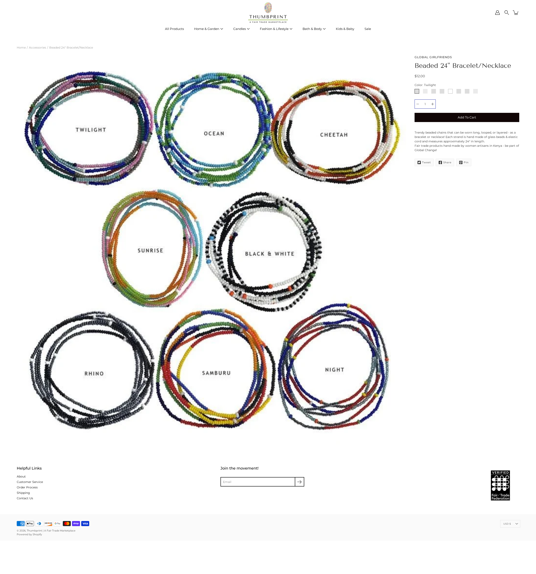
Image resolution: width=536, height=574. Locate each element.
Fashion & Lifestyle (274, 29)
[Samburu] (467, 91)
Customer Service (30, 482)
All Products (174, 29)
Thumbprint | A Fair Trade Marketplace (51, 530)
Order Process (27, 487)
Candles (239, 29)
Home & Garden (206, 29)
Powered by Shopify (29, 534)
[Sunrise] (442, 91)
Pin (466, 162)
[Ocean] (425, 91)
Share (447, 162)
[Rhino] (458, 91)
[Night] (475, 91)
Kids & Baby (345, 29)
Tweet (426, 162)
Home (21, 47)
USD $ (507, 523)
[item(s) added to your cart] (516, 12)
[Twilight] (417, 91)
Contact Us (25, 498)
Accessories (37, 47)
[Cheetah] (433, 91)
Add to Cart (467, 117)
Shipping (23, 493)
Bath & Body (312, 29)
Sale (368, 29)
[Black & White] (450, 91)
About (21, 476)
